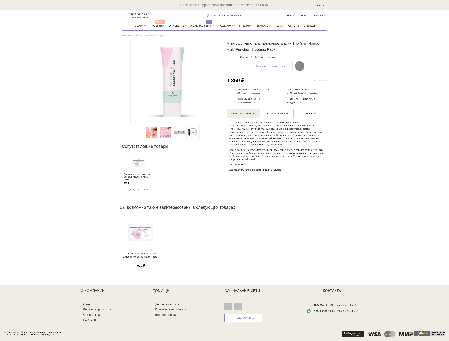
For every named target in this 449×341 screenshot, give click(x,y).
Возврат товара (165, 314)
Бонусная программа (97, 309)
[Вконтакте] (228, 306)
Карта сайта (54, 332)
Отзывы (310, 113)
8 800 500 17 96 (139, 14)
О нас (87, 304)
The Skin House (280, 122)
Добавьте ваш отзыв (265, 57)
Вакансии (89, 320)
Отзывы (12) (246, 57)
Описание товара (243, 113)
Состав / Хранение (276, 113)
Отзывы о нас (92, 314)
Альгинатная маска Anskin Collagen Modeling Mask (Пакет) (137, 177)
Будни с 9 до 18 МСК (345, 305)
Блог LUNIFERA (245, 318)
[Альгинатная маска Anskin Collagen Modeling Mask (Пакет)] (139, 162)
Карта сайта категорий (34, 332)
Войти (304, 15)
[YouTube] (238, 306)
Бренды (309, 25)
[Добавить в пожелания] (299, 66)
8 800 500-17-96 (322, 304)
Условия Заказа (12, 332)
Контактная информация (171, 309)
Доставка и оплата (167, 304)
